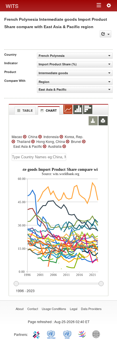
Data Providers (91, 308)
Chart (51, 110)
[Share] (105, 34)
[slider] (58, 284)
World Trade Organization (82, 334)
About (20, 308)
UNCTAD (52, 334)
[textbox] (39, 157)
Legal (73, 308)
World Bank (97, 334)
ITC (37, 334)
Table (27, 110)
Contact (32, 308)
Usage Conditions (54, 308)
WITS (12, 5)
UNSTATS (67, 334)
